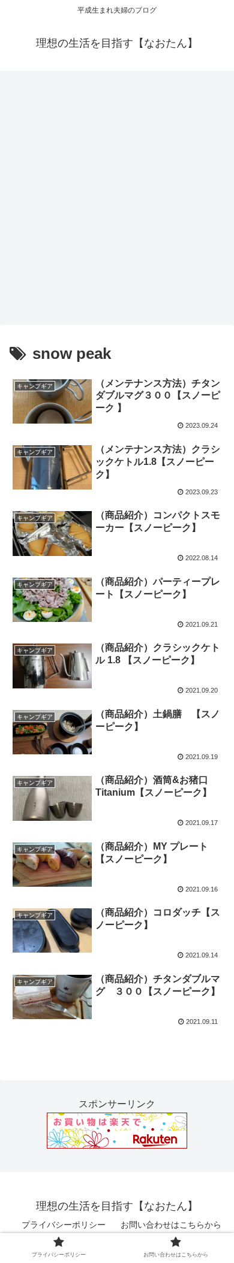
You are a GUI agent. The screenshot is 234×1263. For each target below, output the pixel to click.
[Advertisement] (117, 202)
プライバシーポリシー (64, 1224)
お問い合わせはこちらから (171, 1224)
